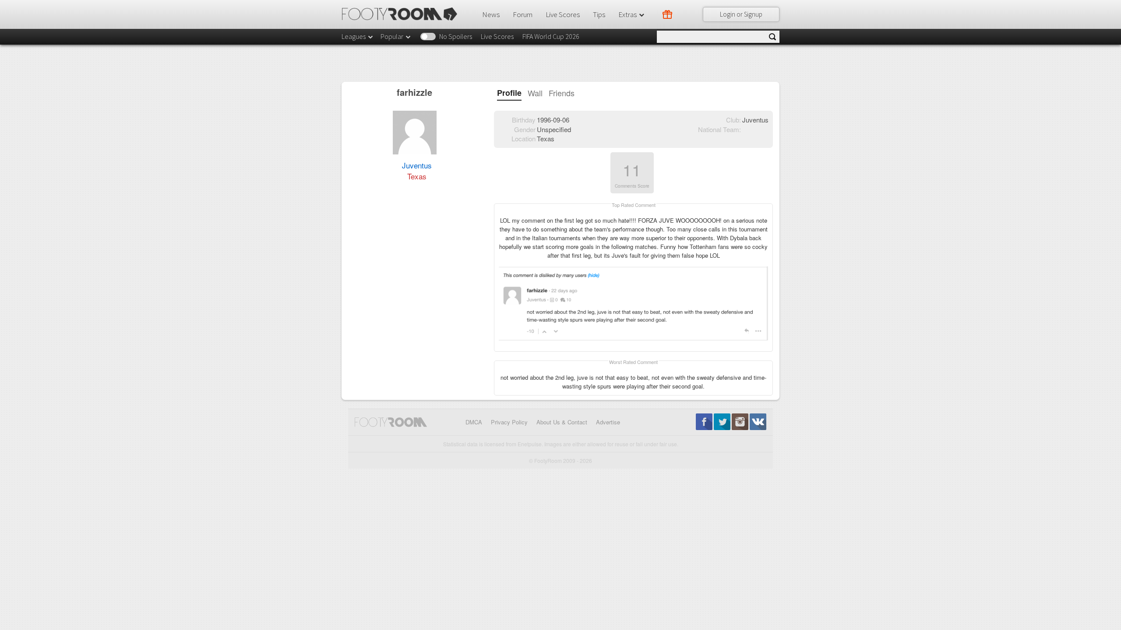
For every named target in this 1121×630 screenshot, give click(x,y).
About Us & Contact (561, 422)
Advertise (608, 422)
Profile (509, 93)
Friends (562, 93)
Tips (599, 14)
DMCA (473, 422)
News (491, 14)
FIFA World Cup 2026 (550, 36)
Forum (522, 14)
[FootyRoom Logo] (403, 14)
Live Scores (563, 14)
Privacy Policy (509, 422)
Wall (535, 93)
